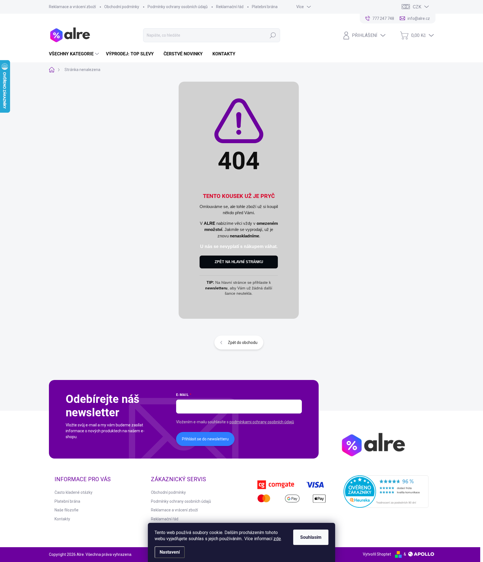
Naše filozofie (67, 510)
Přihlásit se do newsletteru (205, 439)
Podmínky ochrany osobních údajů (178, 6)
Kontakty (62, 519)
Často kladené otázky (74, 492)
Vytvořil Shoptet (377, 554)
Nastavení (170, 552)
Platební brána (265, 6)
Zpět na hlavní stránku (239, 262)
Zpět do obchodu (242, 342)
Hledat (272, 35)
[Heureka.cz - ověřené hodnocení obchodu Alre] (386, 491)
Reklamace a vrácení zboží (72, 6)
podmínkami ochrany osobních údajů (261, 422)
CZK (417, 7)
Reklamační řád (229, 6)
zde (277, 538)
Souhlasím (310, 537)
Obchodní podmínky (121, 6)
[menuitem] (74, 54)
